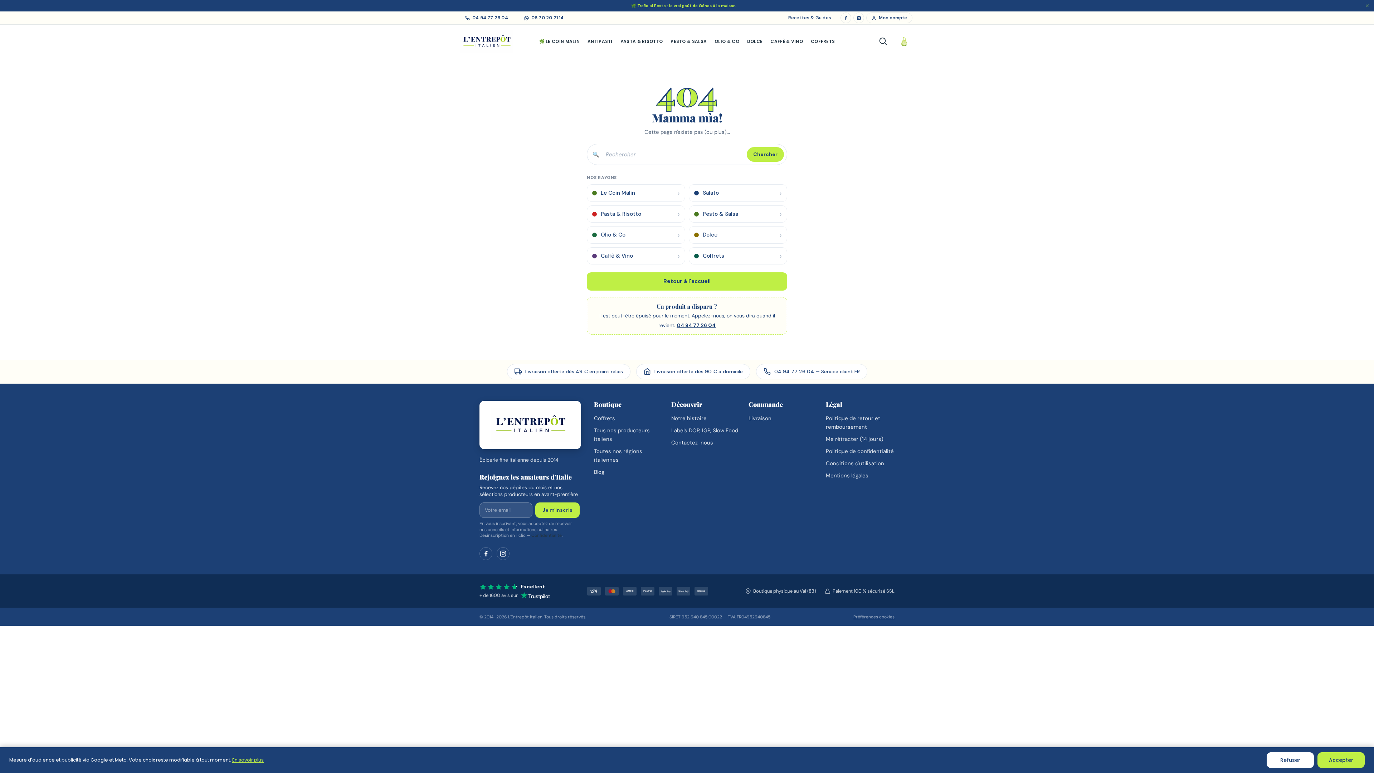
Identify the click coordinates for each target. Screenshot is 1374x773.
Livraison (760, 418)
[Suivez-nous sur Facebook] (485, 553)
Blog (599, 472)
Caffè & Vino (786, 41)
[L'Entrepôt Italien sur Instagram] (858, 18)
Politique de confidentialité (860, 451)
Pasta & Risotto (641, 41)
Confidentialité (546, 535)
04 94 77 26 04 (696, 325)
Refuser (1290, 760)
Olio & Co (727, 41)
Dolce (755, 41)
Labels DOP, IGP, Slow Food (704, 430)
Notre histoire (689, 418)
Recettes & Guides (809, 18)
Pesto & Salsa (689, 41)
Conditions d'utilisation (855, 463)
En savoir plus (248, 760)
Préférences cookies (874, 617)
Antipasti (600, 41)
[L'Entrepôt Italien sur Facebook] (846, 18)
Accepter (1341, 760)
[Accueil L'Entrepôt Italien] (530, 425)
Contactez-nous (692, 442)
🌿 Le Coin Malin (559, 41)
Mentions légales (847, 475)
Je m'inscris (557, 510)
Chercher (765, 154)
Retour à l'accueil (687, 281)
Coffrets (823, 41)
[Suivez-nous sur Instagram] (503, 553)
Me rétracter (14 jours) (854, 439)
